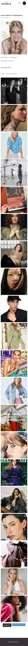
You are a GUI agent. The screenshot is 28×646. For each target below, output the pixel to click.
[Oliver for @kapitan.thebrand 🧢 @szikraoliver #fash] (14, 309)
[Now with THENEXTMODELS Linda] (14, 281)
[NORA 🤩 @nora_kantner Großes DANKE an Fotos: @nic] (14, 445)
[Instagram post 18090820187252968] (14, 418)
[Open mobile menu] (19, 3)
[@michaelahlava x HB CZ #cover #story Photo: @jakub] (14, 472)
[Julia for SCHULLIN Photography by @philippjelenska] (14, 118)
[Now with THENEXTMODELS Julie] (14, 227)
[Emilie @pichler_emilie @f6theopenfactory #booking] (14, 172)
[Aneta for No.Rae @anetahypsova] (14, 527)
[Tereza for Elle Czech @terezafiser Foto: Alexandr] (14, 91)
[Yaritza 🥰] (14, 609)
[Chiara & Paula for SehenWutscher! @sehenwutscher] (14, 500)
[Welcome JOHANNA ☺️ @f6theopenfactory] (14, 145)
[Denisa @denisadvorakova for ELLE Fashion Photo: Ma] (14, 363)
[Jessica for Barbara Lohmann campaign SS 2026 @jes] (14, 554)
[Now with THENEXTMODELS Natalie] (14, 254)
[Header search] (24, 3)
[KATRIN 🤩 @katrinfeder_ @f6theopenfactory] (14, 390)
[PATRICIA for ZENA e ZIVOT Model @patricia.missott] (14, 336)
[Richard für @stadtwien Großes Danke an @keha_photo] (14, 200)
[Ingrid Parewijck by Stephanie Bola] (14, 581)
